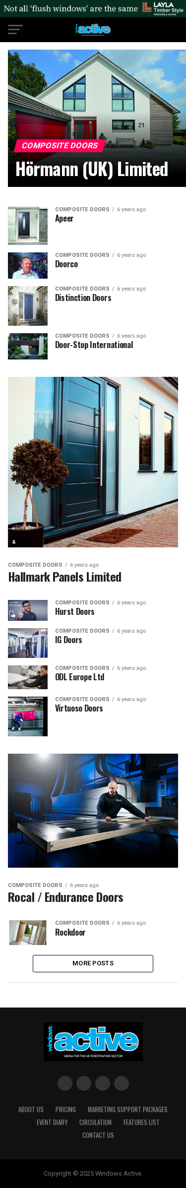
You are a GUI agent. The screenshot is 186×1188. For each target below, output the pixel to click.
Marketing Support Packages (128, 1109)
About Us (31, 1109)
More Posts (93, 963)
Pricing (66, 1109)
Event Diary (52, 1122)
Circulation (95, 1122)
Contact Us (98, 1135)
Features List (142, 1122)
